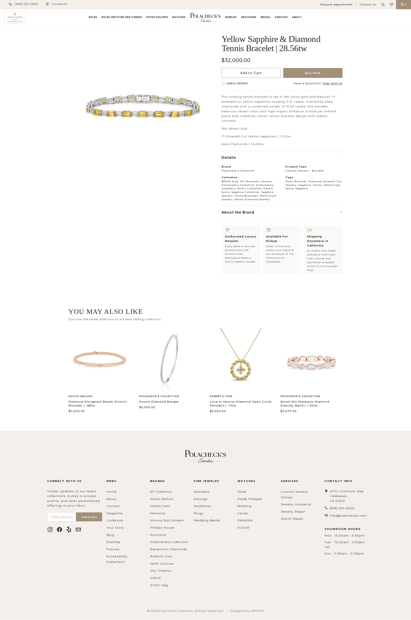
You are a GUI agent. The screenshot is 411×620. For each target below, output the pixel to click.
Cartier (243, 513)
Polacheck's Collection (169, 542)
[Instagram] (50, 529)
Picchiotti (158, 535)
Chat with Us (332, 83)
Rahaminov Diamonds (168, 549)
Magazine (114, 513)
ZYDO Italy (159, 585)
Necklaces (202, 506)
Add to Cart (251, 73)
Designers (248, 17)
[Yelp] (69, 529)
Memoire (157, 513)
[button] (391, 4)
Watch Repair (292, 518)
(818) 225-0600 (26, 4)
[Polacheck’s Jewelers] (15, 17)
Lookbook (114, 520)
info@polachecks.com (348, 515)
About (297, 17)
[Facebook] (60, 529)
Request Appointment (336, 4)
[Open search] (383, 5)
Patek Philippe (157, 17)
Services (281, 17)
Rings (198, 513)
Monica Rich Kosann (167, 520)
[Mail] (78, 529)
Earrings (201, 499)
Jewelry (231, 17)
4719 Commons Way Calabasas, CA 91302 (347, 496)
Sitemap (113, 542)
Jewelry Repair (293, 511)
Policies (113, 549)
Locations (59, 4)
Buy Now (313, 73)
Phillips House (162, 527)
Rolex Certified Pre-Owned (121, 17)
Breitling (244, 506)
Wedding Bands (207, 520)
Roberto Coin (161, 556)
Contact (113, 506)
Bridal (265, 17)
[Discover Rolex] (391, 17)
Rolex (93, 17)
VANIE (155, 578)
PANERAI (245, 520)
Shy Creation (161, 570)
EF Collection (161, 491)
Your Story (115, 527)
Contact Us (368, 4)
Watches (178, 17)
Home (111, 491)
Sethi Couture (161, 563)
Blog (110, 535)
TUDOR (243, 527)
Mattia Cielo (160, 506)
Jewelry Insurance (296, 504)
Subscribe (89, 517)
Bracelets (202, 491)
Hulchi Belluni (161, 499)
